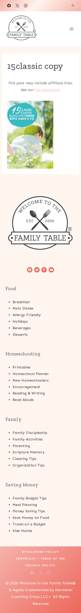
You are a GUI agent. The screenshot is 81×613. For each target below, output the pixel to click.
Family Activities (28, 439)
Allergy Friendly (27, 315)
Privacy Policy (40, 565)
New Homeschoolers (31, 380)
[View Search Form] (73, 5)
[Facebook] (9, 5)
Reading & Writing (29, 393)
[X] (17, 5)
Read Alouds (23, 400)
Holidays (20, 321)
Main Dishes (23, 308)
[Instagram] (25, 5)
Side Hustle (22, 531)
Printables (22, 367)
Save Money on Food (31, 517)
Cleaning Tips (24, 459)
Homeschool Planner (31, 374)
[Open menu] (71, 28)
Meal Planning (25, 505)
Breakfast (21, 302)
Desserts (20, 334)
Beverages (22, 328)
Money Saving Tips (29, 511)
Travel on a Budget (29, 524)
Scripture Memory (29, 452)
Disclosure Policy (40, 551)
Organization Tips (29, 465)
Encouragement (26, 387)
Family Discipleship (30, 433)
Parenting (21, 446)
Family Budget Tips (30, 498)
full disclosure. (47, 90)
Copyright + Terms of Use (40, 558)
